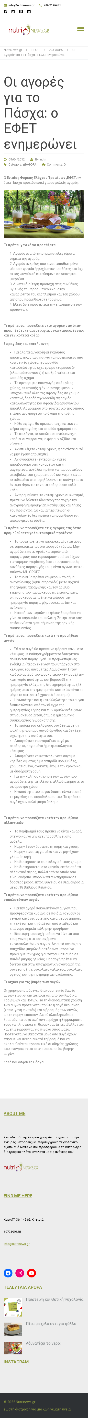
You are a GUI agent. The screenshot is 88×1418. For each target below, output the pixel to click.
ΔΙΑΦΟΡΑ (29, 164)
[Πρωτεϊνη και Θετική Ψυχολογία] (13, 1307)
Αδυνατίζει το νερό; (43, 1343)
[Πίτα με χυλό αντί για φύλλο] (13, 1329)
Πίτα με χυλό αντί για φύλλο (51, 1323)
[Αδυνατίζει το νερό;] (13, 1348)
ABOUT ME (14, 1113)
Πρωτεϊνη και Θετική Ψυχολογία (54, 1299)
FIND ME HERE (18, 1195)
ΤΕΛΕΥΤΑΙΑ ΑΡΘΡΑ (23, 1287)
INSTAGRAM (16, 1361)
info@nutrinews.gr (21, 5)
